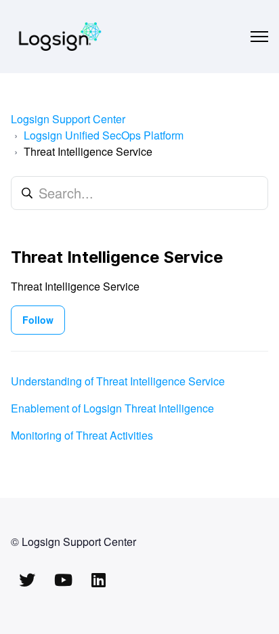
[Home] (60, 36)
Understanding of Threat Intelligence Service (118, 381)
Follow (37, 319)
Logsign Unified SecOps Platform (104, 135)
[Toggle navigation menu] (259, 36)
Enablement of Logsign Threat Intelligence (112, 408)
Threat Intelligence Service (88, 151)
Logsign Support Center (68, 119)
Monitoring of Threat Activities (82, 435)
